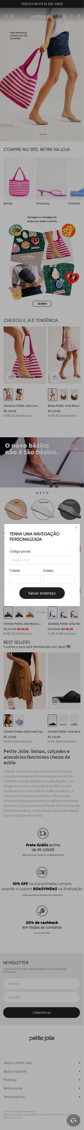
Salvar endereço (42, 593)
